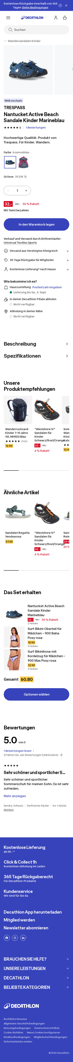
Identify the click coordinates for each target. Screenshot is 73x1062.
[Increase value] (26, 190)
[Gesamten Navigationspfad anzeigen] (5, 41)
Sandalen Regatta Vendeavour (17, 534)
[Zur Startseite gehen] (32, 17)
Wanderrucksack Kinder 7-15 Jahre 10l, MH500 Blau (17, 432)
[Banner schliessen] (66, 5)
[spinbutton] (17, 190)
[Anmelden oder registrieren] (55, 17)
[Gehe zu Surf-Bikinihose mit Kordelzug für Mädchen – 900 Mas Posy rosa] (14, 659)
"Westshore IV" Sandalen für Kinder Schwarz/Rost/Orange (47, 434)
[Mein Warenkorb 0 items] (64, 17)
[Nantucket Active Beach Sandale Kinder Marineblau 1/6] (28, 70)
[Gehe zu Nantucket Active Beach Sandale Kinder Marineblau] (14, 614)
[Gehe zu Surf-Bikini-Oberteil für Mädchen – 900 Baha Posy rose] (14, 637)
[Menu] (8, 17)
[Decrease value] (8, 190)
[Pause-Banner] (60, 5)
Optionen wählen (36, 694)
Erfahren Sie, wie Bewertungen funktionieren (31, 754)
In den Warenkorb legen (36, 224)
